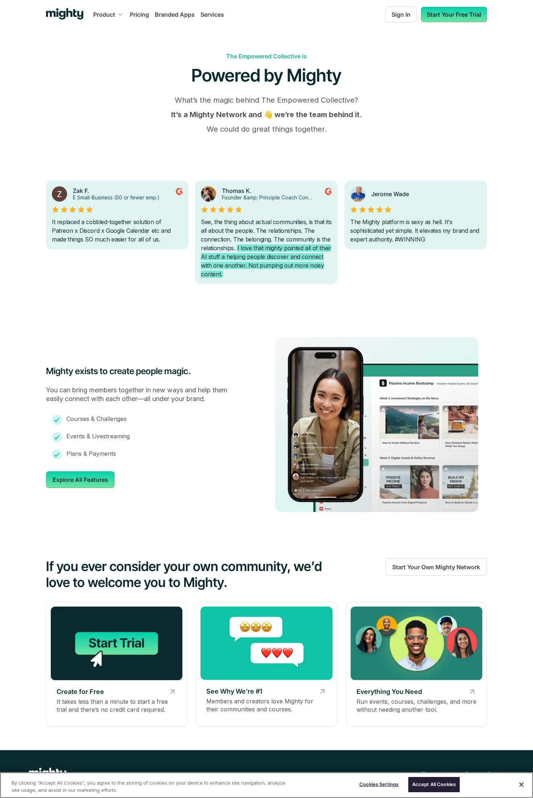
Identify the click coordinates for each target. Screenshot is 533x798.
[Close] (521, 785)
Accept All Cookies (434, 784)
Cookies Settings (378, 784)
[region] (266, 785)
